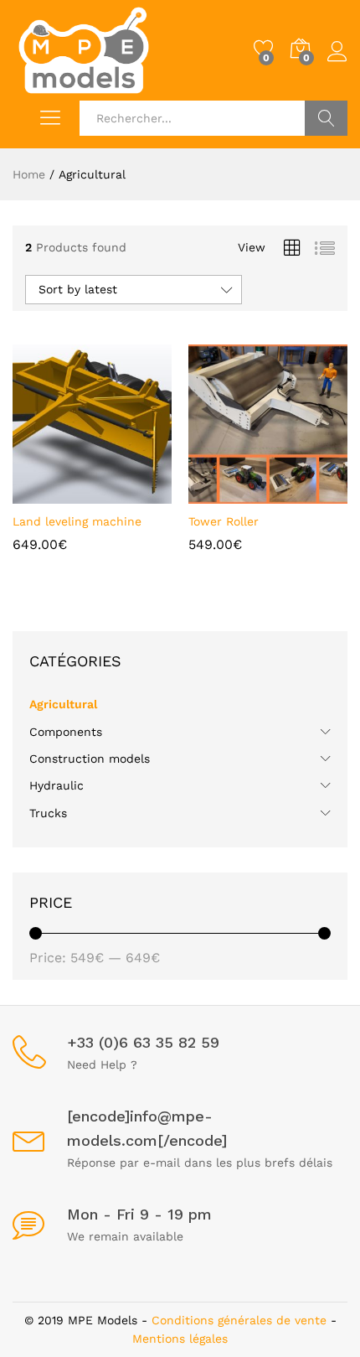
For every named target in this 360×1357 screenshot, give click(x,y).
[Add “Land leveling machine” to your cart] (70, 493)
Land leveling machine (77, 521)
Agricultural (63, 704)
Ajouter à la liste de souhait (109, 493)
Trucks (48, 813)
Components (65, 731)
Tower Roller (223, 521)
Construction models (89, 758)
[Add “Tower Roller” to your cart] (246, 493)
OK (326, 118)
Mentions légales (180, 1338)
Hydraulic (56, 785)
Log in (337, 62)
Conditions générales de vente (239, 1320)
